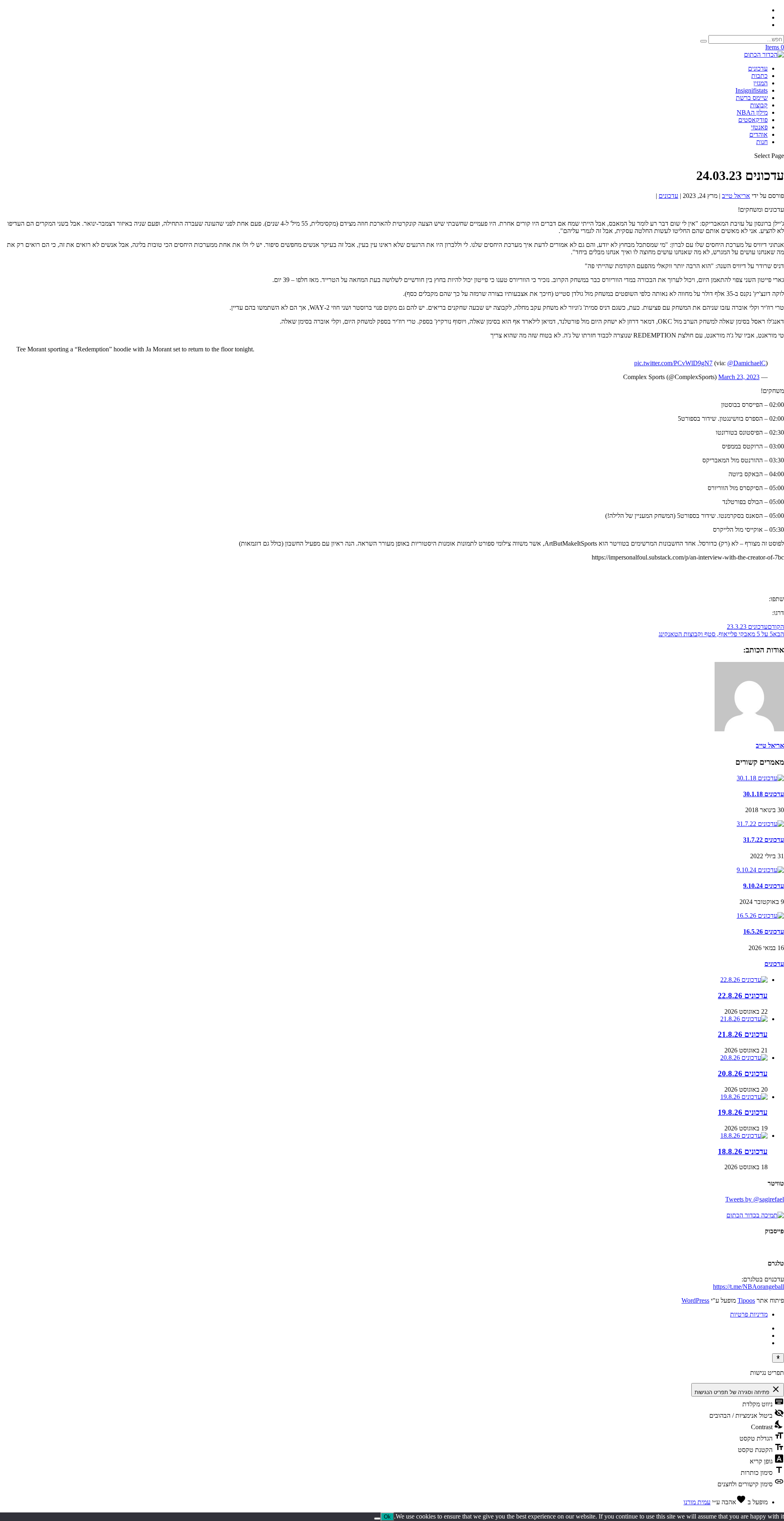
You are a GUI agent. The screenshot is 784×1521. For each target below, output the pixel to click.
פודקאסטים (753, 119)
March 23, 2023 (739, 376)
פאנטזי (759, 127)
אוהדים (758, 134)
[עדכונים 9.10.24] (760, 869)
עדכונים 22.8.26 (743, 995)
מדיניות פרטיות (749, 1314)
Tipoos (746, 1300)
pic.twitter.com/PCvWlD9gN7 (673, 363)
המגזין (760, 83)
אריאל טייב (736, 195)
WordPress (695, 1300)
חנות (762, 141)
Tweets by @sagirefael (754, 1199)
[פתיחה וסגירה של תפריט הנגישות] (778, 1357)
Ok (387, 1517)
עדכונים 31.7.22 (763, 839)
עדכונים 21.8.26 (743, 1034)
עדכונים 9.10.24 (763, 885)
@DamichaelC (746, 363)
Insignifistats (751, 90)
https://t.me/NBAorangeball (748, 1286)
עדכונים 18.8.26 (743, 1151)
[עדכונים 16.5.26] (760, 915)
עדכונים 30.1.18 (763, 793)
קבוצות (759, 105)
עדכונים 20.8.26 (743, 1073)
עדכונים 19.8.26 (743, 1112)
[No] (377, 1518)
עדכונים (758, 68)
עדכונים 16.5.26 (763, 931)
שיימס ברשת (752, 97)
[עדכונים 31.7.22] (760, 823)
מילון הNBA (752, 112)
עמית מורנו (697, 1502)
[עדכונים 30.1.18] (760, 778)
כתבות (759, 75)
